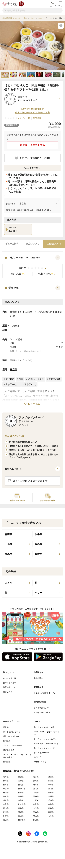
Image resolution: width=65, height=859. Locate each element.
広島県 (21, 808)
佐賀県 (6, 816)
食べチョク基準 (9, 683)
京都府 (21, 800)
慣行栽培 (9, 379)
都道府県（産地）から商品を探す (19, 770)
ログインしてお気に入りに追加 (35, 158)
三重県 (51, 796)
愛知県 (36, 796)
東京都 (6, 789)
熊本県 (36, 816)
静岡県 (21, 796)
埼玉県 (36, 785)
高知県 (36, 812)
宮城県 (51, 777)
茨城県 (51, 781)
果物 (12, 360)
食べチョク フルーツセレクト (46, 744)
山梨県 (36, 792)
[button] (32, 266)
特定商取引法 (8, 750)
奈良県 (6, 804)
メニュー (61, 6)
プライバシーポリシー (12, 745)
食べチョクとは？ (10, 678)
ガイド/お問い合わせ (11, 732)
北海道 (6, 777)
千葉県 (51, 785)
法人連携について (41, 708)
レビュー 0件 (25, 118)
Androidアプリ (40, 762)
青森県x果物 (55, 379)
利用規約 (7, 741)
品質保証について (10, 687)
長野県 (51, 792)
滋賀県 (6, 800)
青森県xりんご (12, 384)
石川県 (6, 792)
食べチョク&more (41, 753)
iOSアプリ (38, 757)
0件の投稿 (37, 118)
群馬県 (21, 785)
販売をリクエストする (32, 145)
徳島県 (51, 808)
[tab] (11, 244)
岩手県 (36, 777)
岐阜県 (6, 796)
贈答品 (31, 379)
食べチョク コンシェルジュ (45, 739)
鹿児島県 (22, 820)
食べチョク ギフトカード (44, 748)
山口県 (36, 808)
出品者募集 (38, 678)
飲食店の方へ (8, 692)
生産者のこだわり (14, 436)
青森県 (13, 369)
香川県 (6, 812)
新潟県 (36, 789)
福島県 (36, 781)
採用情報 (7, 762)
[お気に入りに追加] (61, 26)
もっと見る (34, 403)
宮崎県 (6, 820)
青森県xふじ (30, 384)
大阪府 (36, 800)
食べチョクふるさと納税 (44, 727)
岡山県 (6, 808)
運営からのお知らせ (11, 736)
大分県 (51, 816)
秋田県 (6, 781)
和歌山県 (22, 804)
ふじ (30, 360)
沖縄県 (36, 820)
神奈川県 (22, 789)
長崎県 (21, 816)
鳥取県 (36, 804)
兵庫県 (51, 800)
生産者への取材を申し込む (45, 693)
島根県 (51, 804)
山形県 (21, 781)
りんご (21, 360)
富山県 (51, 789)
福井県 (21, 792)
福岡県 (51, 812)
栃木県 (6, 785)
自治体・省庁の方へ (42, 712)
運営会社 (7, 727)
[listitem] (17, 534)
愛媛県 (21, 812)
